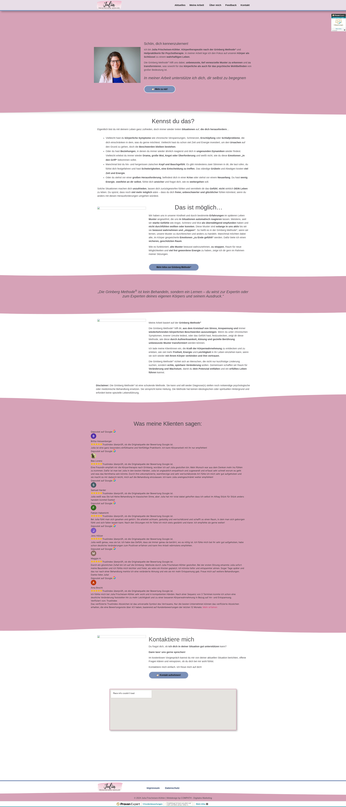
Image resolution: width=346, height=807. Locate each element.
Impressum (153, 788)
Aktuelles (180, 5)
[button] (197, 5)
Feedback (231, 5)
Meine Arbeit (196, 5)
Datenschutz (172, 788)
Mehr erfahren (210, 607)
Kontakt (245, 5)
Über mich (215, 5)
